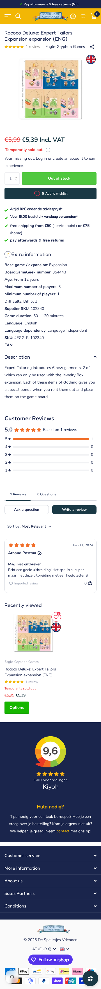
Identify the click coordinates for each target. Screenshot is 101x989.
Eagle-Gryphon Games (65, 46)
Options (17, 707)
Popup (48, 149)
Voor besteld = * (44, 216)
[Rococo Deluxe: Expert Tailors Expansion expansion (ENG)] (33, 632)
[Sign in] (73, 16)
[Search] (18, 16)
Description (17, 357)
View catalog (7, 16)
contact (63, 831)
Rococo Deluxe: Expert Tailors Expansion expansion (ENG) (30, 672)
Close (50, 855)
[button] (17, 174)
